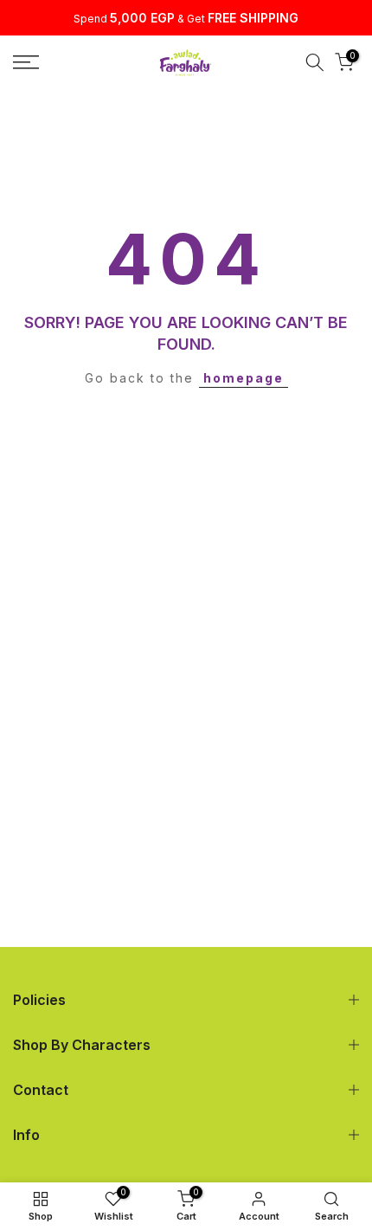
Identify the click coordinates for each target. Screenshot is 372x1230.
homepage (243, 377)
